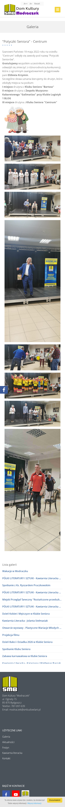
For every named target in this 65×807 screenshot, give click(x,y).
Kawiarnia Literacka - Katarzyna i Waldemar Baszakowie (32, 663)
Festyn (5, 747)
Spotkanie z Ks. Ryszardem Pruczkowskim (26, 585)
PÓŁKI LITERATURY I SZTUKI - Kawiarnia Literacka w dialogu (32, 578)
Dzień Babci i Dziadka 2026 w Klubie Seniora (27, 642)
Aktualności (8, 742)
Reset (37, 3)
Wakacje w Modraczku (15, 571)
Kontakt (6, 758)
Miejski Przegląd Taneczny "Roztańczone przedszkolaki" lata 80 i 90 (32, 599)
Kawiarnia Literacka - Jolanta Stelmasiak (25, 620)
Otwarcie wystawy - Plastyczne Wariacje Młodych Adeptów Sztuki (32, 627)
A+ (31, 3)
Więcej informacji (34, 803)
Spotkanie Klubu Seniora (16, 649)
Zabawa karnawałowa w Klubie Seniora (24, 656)
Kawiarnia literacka (12, 753)
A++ (26, 3)
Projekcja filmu (10, 635)
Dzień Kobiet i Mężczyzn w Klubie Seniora (26, 613)
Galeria (6, 736)
